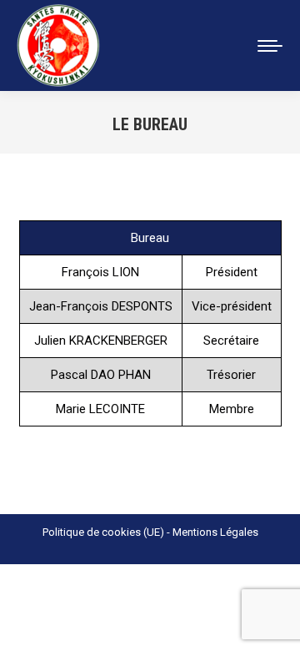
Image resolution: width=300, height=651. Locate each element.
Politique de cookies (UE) (103, 532)
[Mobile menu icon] (270, 46)
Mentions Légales (215, 532)
